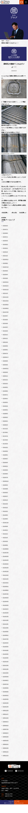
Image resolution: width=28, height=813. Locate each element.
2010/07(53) (5, 684)
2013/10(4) (5, 541)
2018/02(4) (5, 424)
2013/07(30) (5, 552)
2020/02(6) (5, 372)
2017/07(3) (5, 436)
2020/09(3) (5, 345)
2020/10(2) (5, 342)
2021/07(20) (5, 312)
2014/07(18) (5, 522)
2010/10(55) (5, 672)
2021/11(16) (5, 297)
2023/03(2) (5, 244)
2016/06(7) (5, 458)
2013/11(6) (5, 537)
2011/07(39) (5, 639)
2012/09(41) (5, 586)
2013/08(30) (5, 548)
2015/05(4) (5, 485)
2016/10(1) (5, 447)
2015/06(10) (5, 481)
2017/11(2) (5, 428)
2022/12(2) (5, 255)
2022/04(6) (5, 278)
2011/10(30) (5, 627)
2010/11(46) (5, 669)
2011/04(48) (5, 650)
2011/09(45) (5, 631)
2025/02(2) (5, 225)
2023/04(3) (5, 240)
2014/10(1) (5, 511)
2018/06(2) (5, 417)
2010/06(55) (5, 687)
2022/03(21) (5, 282)
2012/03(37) (5, 609)
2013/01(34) (5, 571)
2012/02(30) (5, 612)
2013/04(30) (5, 560)
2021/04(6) (5, 323)
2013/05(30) (5, 556)
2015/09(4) (5, 469)
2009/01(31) (5, 751)
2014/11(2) (5, 507)
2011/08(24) (5, 635)
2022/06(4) (5, 270)
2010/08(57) (5, 680)
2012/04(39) (5, 605)
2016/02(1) (5, 466)
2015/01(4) (5, 500)
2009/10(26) (5, 718)
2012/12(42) (5, 575)
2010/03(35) (5, 699)
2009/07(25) (5, 729)
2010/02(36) (5, 703)
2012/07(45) (5, 594)
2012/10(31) (5, 582)
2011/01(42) (5, 661)
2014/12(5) (5, 503)
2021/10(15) (5, 300)
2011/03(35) (5, 654)
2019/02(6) (5, 406)
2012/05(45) (5, 601)
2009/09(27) (5, 721)
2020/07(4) (5, 353)
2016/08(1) (5, 454)
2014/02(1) (5, 530)
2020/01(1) (5, 376)
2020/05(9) (5, 360)
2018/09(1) (5, 409)
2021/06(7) (5, 315)
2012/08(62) (5, 590)
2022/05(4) (5, 274)
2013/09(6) (5, 545)
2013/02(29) (5, 567)
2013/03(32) (5, 563)
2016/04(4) (5, 462)
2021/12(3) (5, 293)
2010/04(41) (5, 695)
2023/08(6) (5, 233)
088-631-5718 (8, 794)
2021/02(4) (5, 330)
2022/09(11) (5, 259)
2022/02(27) (5, 285)
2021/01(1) (5, 334)
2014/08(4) (5, 518)
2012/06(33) (5, 597)
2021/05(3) (5, 319)
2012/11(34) (5, 578)
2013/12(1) (5, 533)
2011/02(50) (5, 657)
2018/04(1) (5, 421)
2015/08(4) (5, 473)
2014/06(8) (5, 526)
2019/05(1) (5, 398)
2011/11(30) (5, 624)
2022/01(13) (5, 289)
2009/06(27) (5, 733)
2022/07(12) (5, 267)
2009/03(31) (5, 744)
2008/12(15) (5, 755)
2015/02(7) (5, 496)
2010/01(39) (5, 706)
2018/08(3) (5, 413)
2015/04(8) (5, 488)
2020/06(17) (5, 357)
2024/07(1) (5, 229)
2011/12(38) (5, 620)
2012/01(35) (5, 616)
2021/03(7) (5, 327)
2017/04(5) (5, 439)
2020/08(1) (5, 349)
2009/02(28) (5, 748)
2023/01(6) (5, 251)
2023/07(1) (5, 236)
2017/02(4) (5, 443)
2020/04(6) (5, 364)
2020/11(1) (5, 338)
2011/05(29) (5, 646)
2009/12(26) (5, 710)
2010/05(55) (5, 691)
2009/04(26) (5, 740)
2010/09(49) (5, 676)
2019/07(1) (5, 394)
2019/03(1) (5, 402)
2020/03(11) (5, 368)
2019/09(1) (5, 387)
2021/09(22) (5, 304)
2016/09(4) (5, 451)
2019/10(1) (5, 383)
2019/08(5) (5, 391)
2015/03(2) (5, 492)
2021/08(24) (5, 308)
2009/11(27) (5, 714)
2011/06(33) (5, 642)
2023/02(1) (5, 248)
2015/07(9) (5, 477)
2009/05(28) (5, 736)
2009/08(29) (5, 725)
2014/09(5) (5, 515)
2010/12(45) (5, 665)
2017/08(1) (5, 432)
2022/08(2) (5, 263)
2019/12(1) (5, 379)
